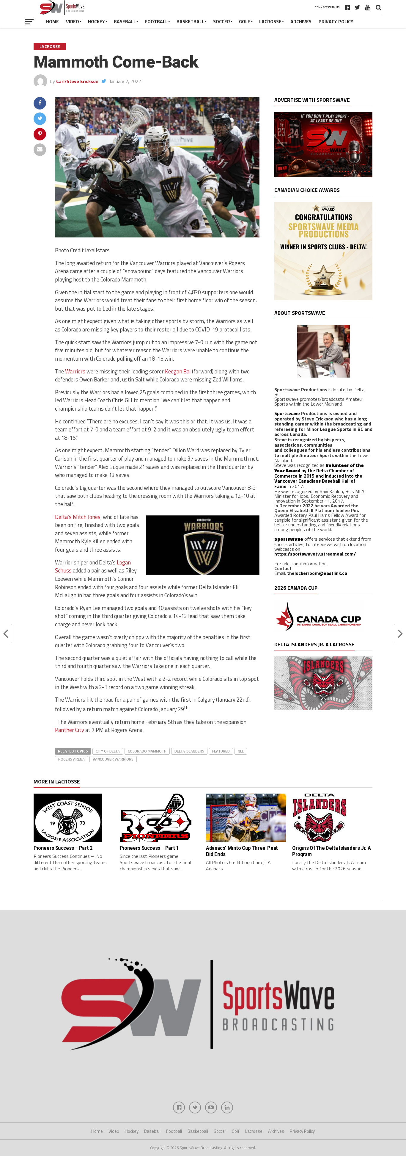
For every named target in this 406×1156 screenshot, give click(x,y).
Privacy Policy (336, 21)
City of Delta (108, 751)
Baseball (125, 21)
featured (221, 751)
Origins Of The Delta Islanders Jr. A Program (331, 851)
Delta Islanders (189, 751)
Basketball (190, 21)
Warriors (75, 371)
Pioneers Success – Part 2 (63, 847)
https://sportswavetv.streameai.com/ (315, 553)
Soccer (221, 21)
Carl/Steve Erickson (77, 81)
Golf (244, 21)
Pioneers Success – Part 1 (149, 847)
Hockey (96, 21)
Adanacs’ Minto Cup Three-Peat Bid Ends (242, 851)
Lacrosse (270, 21)
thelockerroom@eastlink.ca (317, 573)
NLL (241, 751)
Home (52, 21)
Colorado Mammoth (147, 751)
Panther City (69, 730)
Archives (300, 21)
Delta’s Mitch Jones (77, 517)
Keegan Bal (178, 371)
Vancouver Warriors (113, 759)
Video (72, 21)
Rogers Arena (71, 759)
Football (156, 21)
